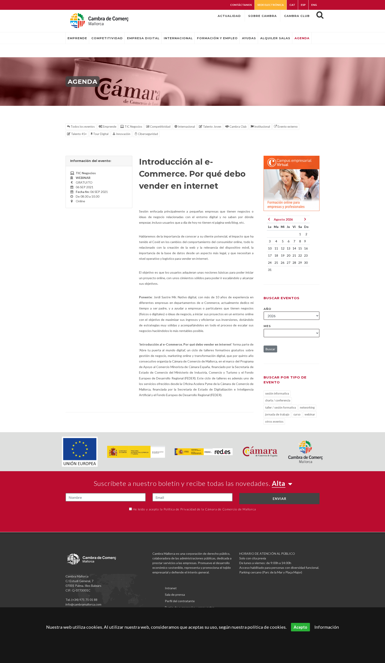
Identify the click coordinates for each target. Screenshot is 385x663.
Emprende (109, 126)
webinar (310, 414)
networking (307, 407)
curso (297, 414)
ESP (303, 4)
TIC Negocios (133, 126)
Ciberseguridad (147, 134)
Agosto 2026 (283, 219)
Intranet (171, 588)
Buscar (270, 349)
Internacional (186, 126)
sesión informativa (277, 393)
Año (267, 309)
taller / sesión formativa (280, 407)
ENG (314, 4)
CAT (292, 4)
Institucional (262, 126)
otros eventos (274, 421)
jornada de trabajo (277, 414)
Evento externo (287, 126)
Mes (267, 326)
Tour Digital (100, 134)
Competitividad (159, 126)
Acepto (300, 627)
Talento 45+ (78, 134)
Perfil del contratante (180, 601)
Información (326, 627)
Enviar (279, 499)
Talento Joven (211, 126)
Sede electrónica (270, 4)
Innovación (122, 134)
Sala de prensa (175, 594)
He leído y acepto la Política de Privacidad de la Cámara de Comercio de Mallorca (194, 509)
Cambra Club (238, 126)
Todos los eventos (82, 126)
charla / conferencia (277, 400)
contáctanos (241, 4)
